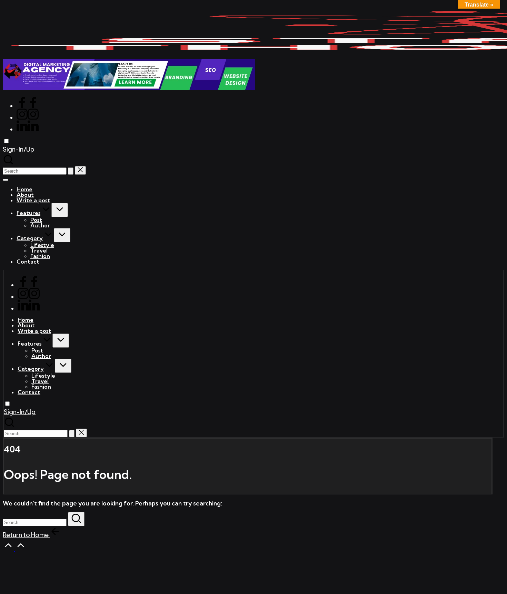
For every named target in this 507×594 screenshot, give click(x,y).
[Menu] (5, 180)
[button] (18, 149)
